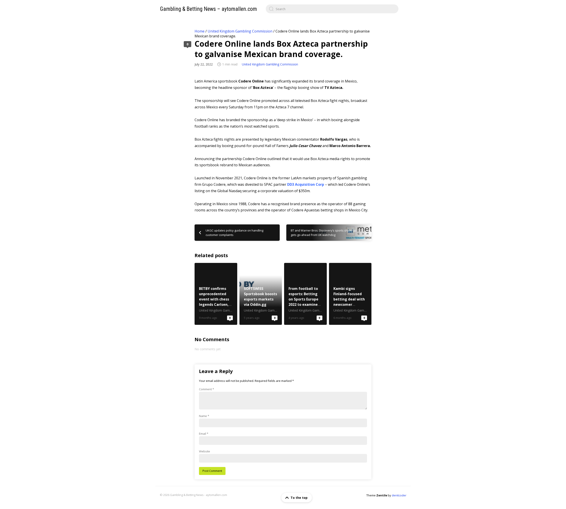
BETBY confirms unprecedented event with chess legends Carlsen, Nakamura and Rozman (216, 294)
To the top (299, 498)
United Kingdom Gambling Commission (240, 31)
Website (204, 451)
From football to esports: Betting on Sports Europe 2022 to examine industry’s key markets (305, 294)
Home (200, 31)
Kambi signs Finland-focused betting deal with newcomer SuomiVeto (350, 294)
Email (203, 434)
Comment (206, 389)
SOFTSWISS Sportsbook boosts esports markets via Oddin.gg (260, 294)
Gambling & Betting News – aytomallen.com (208, 9)
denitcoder (399, 495)
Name (204, 416)
